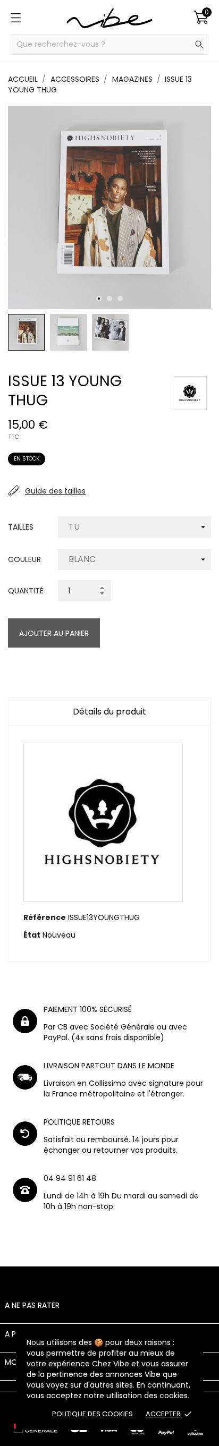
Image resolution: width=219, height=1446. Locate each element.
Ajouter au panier (54, 633)
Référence (44, 917)
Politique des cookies (92, 1414)
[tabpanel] (109, 207)
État (31, 935)
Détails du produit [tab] (109, 711)
